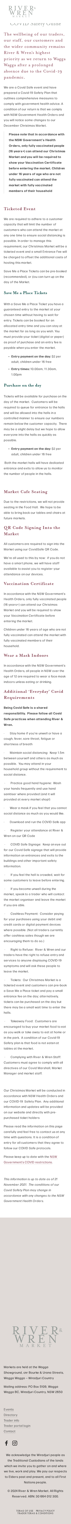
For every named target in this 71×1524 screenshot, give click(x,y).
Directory (11, 1415)
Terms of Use (25, 1511)
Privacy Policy (45, 1511)
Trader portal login (17, 1426)
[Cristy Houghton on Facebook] (6, 1443)
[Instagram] (14, 1443)
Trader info (11, 1420)
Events (9, 1409)
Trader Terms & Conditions (35, 1513)
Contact (10, 1431)
